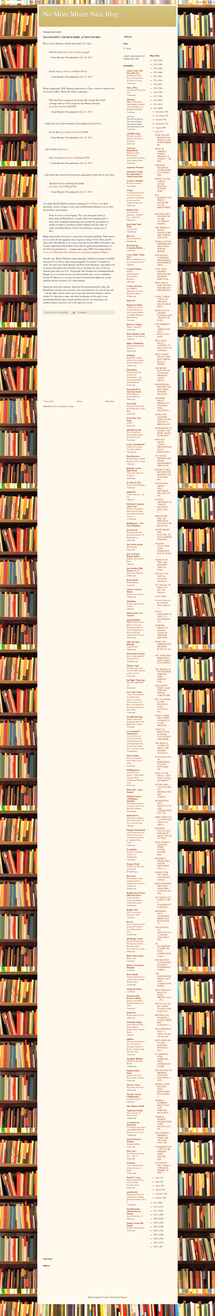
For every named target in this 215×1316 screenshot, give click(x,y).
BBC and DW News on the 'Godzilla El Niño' (136, 260)
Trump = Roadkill (134, 327)
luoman (106, 1297)
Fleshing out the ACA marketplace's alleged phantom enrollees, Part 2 (136, 1198)
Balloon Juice (133, 209)
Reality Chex (132, 909)
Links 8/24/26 (132, 646)
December (160, 111)
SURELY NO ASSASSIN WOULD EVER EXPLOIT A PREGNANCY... (163, 419)
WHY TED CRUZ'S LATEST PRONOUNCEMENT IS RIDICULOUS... (163, 445)
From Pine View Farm (134, 419)
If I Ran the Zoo (134, 482)
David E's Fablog (134, 324)
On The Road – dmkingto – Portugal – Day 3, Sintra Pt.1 (136, 215)
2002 (155, 1246)
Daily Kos (131, 300)
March (158, 1189)
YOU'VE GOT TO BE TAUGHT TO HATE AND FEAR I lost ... (163, 1007)
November (160, 115)
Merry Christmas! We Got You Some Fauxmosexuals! (135, 1182)
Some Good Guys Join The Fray (136, 346)
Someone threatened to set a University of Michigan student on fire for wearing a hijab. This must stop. (136, 1046)
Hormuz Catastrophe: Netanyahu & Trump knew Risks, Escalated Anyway (135, 512)
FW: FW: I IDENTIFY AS (135, 683)
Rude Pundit (132, 974)
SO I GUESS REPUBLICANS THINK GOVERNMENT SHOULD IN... (163, 460)
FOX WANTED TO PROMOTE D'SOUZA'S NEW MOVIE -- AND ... (163, 1075)
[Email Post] (73, 312)
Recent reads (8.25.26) (135, 1015)
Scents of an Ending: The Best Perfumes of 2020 (135, 1003)
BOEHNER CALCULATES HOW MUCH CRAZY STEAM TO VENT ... (163, 833)
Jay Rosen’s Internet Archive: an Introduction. (134, 854)
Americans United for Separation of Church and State (135, 174)
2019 (155, 88)
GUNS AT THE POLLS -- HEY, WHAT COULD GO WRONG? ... (163, 777)
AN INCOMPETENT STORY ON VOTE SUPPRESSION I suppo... (163, 949)
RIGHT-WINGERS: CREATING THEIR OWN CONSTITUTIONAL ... (163, 888)
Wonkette (131, 1162)
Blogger (124, 1297)
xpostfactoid (132, 1191)
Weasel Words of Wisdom (134, 1140)
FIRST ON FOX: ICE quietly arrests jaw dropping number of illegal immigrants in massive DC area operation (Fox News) (135, 628)
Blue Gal (130, 235)
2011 (155, 1210)
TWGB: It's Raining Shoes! (134, 1062)
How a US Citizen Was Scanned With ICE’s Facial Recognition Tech (136, 928)
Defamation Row (133, 1144)
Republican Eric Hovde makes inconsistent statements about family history (136, 156)
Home (79, 401)
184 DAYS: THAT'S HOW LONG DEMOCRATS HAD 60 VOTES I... (163, 549)
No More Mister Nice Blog (81, 13)
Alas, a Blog (132, 87)
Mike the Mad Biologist (133, 643)
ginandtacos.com (134, 429)
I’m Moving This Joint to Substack (136, 867)
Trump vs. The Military (136, 336)
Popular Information (136, 829)
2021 (155, 80)
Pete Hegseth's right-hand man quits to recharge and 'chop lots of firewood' (136, 882)
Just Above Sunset (135, 544)
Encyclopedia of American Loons (134, 390)
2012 (155, 1206)
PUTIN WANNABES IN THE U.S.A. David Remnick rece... (163, 616)
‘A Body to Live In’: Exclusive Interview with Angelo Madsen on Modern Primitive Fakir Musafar (135, 312)
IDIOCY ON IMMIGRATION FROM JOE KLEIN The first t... (163, 646)
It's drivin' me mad (134, 183)
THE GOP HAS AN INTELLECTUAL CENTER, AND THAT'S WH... (163, 933)
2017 (155, 96)
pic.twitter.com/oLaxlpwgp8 (77, 52)
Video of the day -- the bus (136, 495)
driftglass (131, 355)
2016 (155, 100)
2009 (155, 1218)
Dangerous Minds (134, 304)
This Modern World (135, 1106)
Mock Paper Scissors (136, 653)
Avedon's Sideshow (135, 180)
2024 (155, 68)
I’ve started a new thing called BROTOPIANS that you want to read (136, 1130)
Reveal (130, 921)
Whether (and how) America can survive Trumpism (135, 138)
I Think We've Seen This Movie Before (134, 448)
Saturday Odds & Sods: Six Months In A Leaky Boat (136, 408)
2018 (155, 92)
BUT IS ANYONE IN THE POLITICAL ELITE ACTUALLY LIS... (163, 705)
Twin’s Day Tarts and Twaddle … (135, 474)
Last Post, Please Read (135, 1227)
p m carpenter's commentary (134, 732)
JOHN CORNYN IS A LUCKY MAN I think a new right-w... (163, 821)
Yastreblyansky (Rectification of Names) (134, 1211)
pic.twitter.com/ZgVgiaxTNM (76, 157)
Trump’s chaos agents (135, 594)
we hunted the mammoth (133, 1123)
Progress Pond (133, 863)
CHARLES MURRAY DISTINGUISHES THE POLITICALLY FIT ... (163, 1122)
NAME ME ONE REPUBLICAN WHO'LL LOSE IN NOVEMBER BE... (163, 140)
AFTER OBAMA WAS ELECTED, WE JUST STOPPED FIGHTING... (163, 534)
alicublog (131, 99)
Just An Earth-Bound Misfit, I (133, 555)
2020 (155, 84)
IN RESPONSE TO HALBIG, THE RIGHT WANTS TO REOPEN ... (163, 432)
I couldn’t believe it (134, 1099)
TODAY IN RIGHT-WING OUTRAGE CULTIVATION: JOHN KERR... (163, 734)
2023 (155, 72)
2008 (155, 1222)
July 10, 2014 (86, 57)
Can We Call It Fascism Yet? (136, 91)
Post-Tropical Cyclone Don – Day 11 (135, 1154)
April (158, 1185)
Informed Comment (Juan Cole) (135, 505)
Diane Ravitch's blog (136, 333)
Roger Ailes (131, 958)
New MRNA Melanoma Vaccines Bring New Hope (135, 291)
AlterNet (130, 116)
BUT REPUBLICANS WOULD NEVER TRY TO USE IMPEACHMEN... (163, 202)
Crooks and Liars (134, 286)
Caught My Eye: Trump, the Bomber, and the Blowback (134, 900)
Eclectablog (132, 369)
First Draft (131, 403)
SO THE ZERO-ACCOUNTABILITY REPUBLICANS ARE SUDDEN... (163, 790)
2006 (155, 1230)
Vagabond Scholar (135, 1110)
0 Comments (82, 312)
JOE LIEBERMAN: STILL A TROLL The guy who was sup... (163, 1032)
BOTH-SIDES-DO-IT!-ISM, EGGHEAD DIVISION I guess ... (163, 1045)
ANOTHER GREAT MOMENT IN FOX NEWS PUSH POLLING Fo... (163, 404)
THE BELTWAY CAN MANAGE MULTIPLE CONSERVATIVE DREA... (163, 964)
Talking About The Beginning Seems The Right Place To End (135, 722)
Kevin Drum (132, 579)
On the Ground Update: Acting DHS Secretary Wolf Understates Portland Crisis (135, 777)
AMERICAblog (133, 133)
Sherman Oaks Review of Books (134, 997)
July (158, 131)
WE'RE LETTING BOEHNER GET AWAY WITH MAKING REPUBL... (163, 246)
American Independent (132, 149)
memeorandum (133, 619)
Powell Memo (58, 261)
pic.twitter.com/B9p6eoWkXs (73, 71)
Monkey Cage (133, 665)
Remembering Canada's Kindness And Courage (136, 459)
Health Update (132, 582)
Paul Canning (133, 755)
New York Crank (134, 692)
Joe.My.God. (132, 529)
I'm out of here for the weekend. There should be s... (163, 604)
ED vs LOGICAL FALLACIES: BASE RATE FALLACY (135, 435)
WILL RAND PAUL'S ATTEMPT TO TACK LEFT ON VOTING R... (163, 345)
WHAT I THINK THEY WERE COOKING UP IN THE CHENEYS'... (162, 720)
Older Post (109, 401)
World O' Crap (133, 1177)
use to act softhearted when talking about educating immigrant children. (76, 252)
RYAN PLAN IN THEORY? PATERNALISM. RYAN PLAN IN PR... (163, 315)
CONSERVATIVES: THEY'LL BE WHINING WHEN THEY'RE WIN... (163, 1152)
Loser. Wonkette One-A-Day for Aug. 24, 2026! (135, 1168)
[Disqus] (79, 357)
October (159, 119)
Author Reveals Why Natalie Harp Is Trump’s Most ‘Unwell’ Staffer (136, 1028)
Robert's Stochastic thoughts (135, 966)
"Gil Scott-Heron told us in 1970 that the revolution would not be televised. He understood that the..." (135, 197)
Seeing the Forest (134, 988)
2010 (155, 1214)
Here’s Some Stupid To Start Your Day (136, 657)
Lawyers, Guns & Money (134, 590)
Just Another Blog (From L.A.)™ (135, 569)
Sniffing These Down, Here (135, 559)
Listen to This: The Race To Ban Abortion (136, 1076)
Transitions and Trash (135, 1087)
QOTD (129, 422)
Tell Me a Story (133, 1084)
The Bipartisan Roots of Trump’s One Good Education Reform (135, 806)
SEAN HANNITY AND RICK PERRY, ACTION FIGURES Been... (162, 848)
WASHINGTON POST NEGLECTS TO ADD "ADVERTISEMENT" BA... (163, 806)
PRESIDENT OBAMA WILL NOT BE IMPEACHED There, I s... (162, 863)
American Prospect (135, 167)
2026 (155, 60)
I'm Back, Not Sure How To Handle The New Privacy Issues (135, 78)
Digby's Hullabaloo (135, 343)
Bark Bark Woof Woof (134, 225)
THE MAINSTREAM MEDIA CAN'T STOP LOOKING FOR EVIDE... (163, 979)
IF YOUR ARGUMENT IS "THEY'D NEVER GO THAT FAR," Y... (163, 505)
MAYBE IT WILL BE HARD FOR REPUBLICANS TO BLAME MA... (163, 474)
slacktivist (131, 1012)
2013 (155, 1202)
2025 (155, 64)
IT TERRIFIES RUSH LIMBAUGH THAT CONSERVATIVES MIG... (163, 1060)
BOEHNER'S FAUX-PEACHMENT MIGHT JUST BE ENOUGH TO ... (162, 917)
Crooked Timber (134, 268)
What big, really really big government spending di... (161, 577)
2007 (155, 1226)
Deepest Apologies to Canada (135, 604)
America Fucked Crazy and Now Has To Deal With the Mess (136, 979)
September (160, 123)
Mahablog (131, 601)
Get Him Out (132, 229)
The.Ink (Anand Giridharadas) (134, 1095)
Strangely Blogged (135, 1058)
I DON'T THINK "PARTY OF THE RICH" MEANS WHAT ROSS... (163, 301)
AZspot (130, 190)
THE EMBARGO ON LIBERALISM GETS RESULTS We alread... (162, 330)
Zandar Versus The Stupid (135, 1224)
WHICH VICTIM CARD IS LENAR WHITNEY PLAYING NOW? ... (162, 184)
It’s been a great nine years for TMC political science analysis (136, 670)
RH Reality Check (135, 938)
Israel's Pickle (160, 596)
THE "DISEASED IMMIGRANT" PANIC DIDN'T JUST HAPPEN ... (163, 660)
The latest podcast (134, 238)
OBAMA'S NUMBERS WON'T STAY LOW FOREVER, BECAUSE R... (162, 1106)
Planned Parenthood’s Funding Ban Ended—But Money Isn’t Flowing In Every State (136, 945)
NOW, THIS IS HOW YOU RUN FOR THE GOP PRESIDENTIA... (163, 287)
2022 (155, 76)
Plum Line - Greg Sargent (134, 790)
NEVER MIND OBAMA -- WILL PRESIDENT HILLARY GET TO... (163, 489)
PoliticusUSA (132, 815)
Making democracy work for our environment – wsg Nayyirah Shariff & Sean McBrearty (134, 377)
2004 (155, 1238)
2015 (155, 104)
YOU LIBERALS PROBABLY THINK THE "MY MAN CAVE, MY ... (162, 1137)
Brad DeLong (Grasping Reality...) (136, 246)
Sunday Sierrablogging (136, 485)
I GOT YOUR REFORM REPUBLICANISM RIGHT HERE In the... (163, 274)
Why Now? (131, 1151)
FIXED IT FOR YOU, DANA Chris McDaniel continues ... (162, 876)
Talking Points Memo (133, 1071)
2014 (155, 108)
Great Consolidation (136, 444)
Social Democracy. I (134, 1216)
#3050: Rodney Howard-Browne (133, 395)
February (160, 1193)
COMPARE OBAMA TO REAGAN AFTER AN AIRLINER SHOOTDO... (162, 631)
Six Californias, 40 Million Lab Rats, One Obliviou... (163, 588)
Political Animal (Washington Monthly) (134, 799)
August (159, 127)
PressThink (132, 849)
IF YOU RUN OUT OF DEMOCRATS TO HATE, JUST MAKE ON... (163, 763)
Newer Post (48, 401)
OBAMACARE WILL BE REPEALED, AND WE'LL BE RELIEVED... (163, 521)
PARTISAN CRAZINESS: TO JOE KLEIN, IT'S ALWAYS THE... (163, 170)
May (158, 1181)
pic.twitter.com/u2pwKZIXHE (62, 106)
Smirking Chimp (134, 1022)
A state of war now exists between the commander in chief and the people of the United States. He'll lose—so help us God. (135, 742)
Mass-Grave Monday (135, 573)
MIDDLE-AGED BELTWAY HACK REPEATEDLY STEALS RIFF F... (162, 1090)
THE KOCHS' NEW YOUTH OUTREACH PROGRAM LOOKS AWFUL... (162, 374)
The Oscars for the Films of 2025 (134, 1114)
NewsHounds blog (134, 716)
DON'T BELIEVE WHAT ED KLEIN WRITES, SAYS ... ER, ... (163, 995)
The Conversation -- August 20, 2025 (134, 913)
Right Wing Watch (135, 955)
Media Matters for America (135, 614)
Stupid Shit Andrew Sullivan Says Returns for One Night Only (135, 360)
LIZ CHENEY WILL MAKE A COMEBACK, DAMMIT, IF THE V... (163, 1167)
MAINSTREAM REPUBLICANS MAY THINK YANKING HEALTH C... (163, 389)
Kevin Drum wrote (94, 203)
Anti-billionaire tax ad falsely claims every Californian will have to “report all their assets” (136, 837)
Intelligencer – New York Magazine (135, 524)
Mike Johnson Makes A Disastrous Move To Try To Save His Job (136, 820)
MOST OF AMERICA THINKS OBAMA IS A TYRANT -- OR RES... (163, 154)
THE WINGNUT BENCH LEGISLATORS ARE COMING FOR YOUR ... (163, 232)
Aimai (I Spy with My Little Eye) (135, 71)
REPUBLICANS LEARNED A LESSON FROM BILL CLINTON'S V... (163, 1020)
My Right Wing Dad (136, 680)
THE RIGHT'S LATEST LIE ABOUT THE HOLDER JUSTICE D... (162, 748)
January (159, 1197)
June (158, 1177)
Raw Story (131, 875)
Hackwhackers (133, 456)
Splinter (130, 1039)
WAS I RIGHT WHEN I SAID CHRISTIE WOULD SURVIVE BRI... (163, 690)
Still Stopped (132, 546)
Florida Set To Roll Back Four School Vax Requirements (136, 535)
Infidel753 (131, 491)
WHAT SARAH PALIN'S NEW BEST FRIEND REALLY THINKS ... (162, 359)
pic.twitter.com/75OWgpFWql (62, 186)
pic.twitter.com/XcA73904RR (74, 132)
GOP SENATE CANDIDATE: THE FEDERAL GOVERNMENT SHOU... (163, 260)
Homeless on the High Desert (134, 469)
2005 (155, 1234)
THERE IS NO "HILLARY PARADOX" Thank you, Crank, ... (161, 564)
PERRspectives (133, 770)
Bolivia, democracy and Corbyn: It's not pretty (134, 760)
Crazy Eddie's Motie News (136, 255)
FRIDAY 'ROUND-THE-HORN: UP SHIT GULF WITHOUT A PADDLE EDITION (136, 106)
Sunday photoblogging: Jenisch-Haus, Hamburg (133, 275)
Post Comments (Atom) (64, 406)
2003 (155, 1242)
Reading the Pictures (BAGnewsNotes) (136, 894)
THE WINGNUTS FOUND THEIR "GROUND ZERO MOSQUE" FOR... (163, 675)
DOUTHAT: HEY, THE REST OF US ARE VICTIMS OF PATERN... (163, 218)
